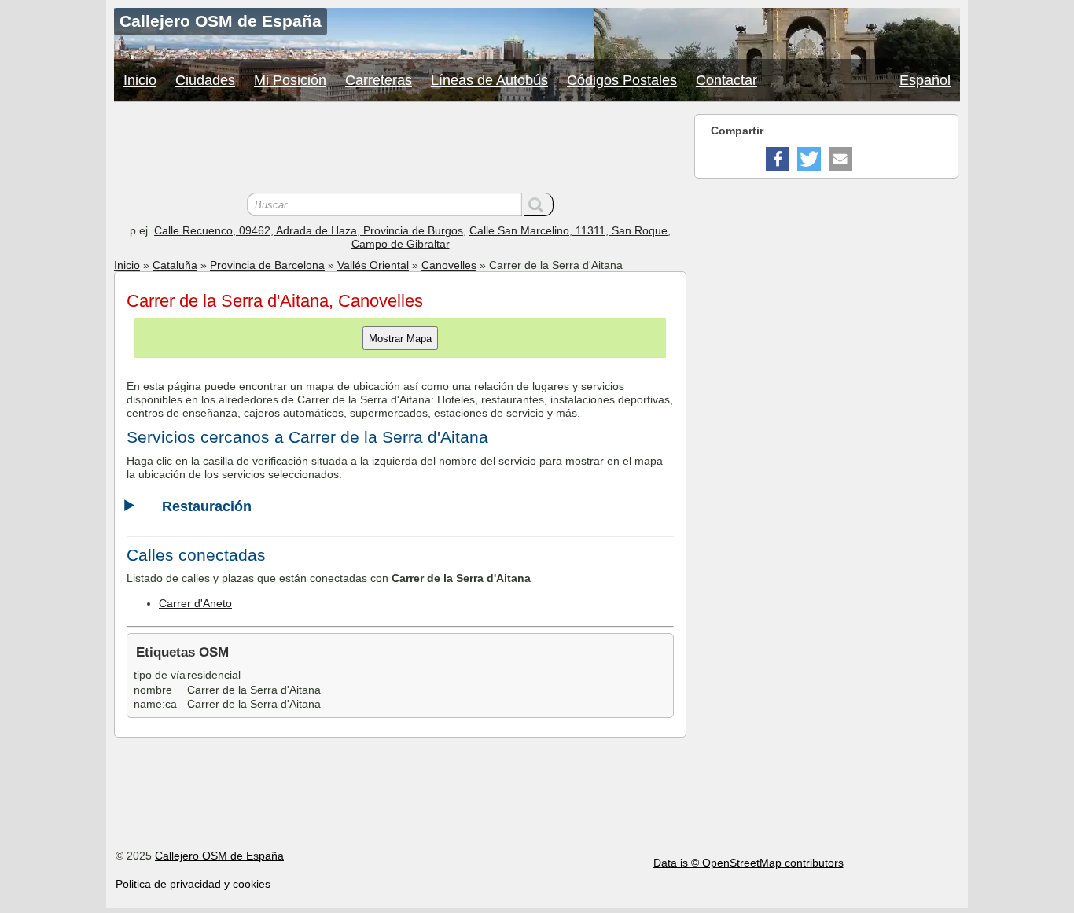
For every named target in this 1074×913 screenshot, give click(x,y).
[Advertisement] (400, 149)
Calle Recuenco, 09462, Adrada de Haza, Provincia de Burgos (308, 230)
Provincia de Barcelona (267, 265)
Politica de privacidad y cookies (193, 884)
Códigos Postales (622, 80)
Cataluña (175, 265)
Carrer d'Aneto (195, 603)
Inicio (139, 80)
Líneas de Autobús (489, 80)
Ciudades (205, 80)
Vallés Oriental (373, 265)
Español (925, 80)
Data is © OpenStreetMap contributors (748, 862)
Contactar (726, 80)
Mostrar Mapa (400, 338)
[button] (777, 159)
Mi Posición (290, 80)
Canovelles (448, 265)
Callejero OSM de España (219, 855)
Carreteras (378, 80)
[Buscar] (539, 204)
